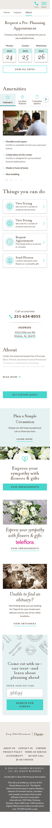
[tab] (8, 100)
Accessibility (14, 756)
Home (7, 12)
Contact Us (25, 748)
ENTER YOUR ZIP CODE (20, 685)
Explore (17, 12)
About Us (9, 748)
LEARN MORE (25, 439)
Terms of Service (36, 752)
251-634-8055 (27, 316)
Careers (41, 748)
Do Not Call (36, 756)
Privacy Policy (12, 752)
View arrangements (25, 548)
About (28, 12)
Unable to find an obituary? (25, 597)
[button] (43, 4)
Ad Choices (25, 760)
